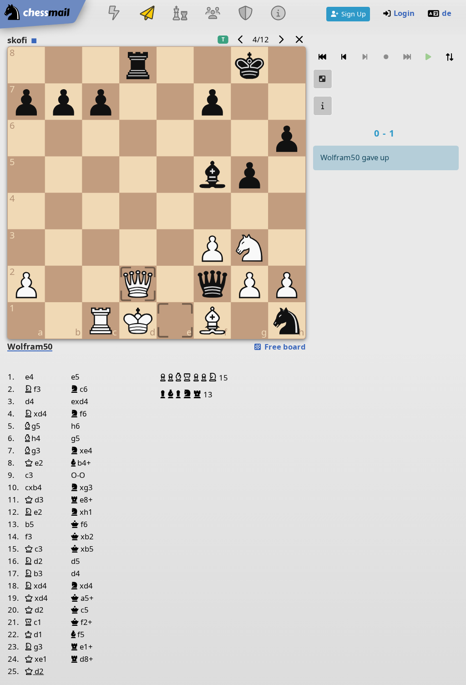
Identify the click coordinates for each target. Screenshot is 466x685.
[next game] (280, 39)
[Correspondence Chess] (147, 14)
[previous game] (240, 39)
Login (404, 13)
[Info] (278, 14)
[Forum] (212, 14)
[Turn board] (449, 57)
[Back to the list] (299, 39)
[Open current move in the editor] (322, 79)
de (446, 13)
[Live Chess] (114, 14)
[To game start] (322, 57)
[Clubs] (245, 14)
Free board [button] (284, 346)
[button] (164, 377)
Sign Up (353, 13)
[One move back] (343, 57)
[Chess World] (179, 14)
